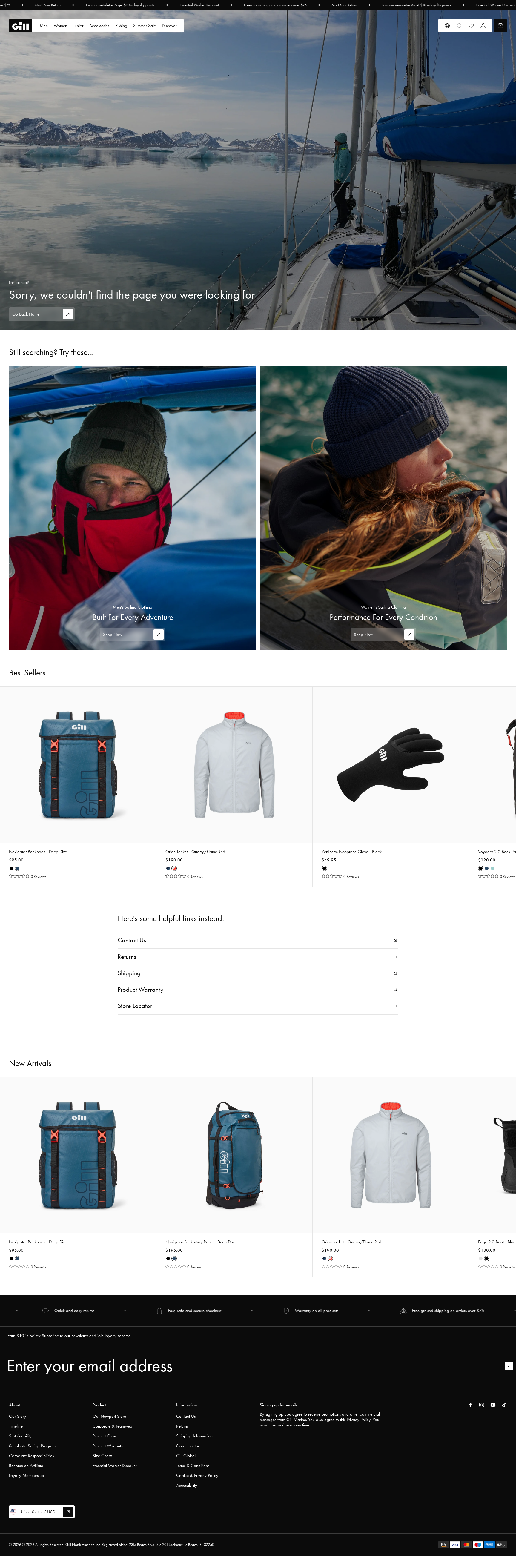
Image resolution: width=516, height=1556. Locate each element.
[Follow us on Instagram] (481, 1405)
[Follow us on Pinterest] (493, 1405)
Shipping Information (194, 1436)
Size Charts (102, 1456)
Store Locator (187, 1446)
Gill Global (186, 1456)
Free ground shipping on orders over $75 (275, 5)
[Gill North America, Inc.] (20, 26)
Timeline (16, 1426)
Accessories (99, 26)
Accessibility (186, 1485)
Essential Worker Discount (199, 5)
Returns (182, 1426)
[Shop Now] (132, 508)
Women (60, 26)
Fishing (121, 26)
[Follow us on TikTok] (504, 1405)
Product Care (104, 1436)
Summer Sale (144, 26)
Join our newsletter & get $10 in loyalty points (120, 5)
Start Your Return (48, 5)
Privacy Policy (359, 1420)
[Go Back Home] (258, 170)
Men (44, 26)
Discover (169, 26)
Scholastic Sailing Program (32, 1446)
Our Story (17, 1416)
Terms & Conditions (192, 1466)
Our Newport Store (109, 1416)
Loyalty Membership (26, 1475)
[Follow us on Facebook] (470, 1405)
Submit (512, 1366)
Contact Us (186, 1416)
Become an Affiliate (26, 1466)
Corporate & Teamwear (113, 1426)
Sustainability (20, 1436)
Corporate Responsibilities (31, 1456)
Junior (78, 26)
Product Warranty (108, 1446)
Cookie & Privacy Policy (197, 1475)
